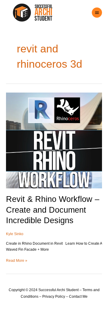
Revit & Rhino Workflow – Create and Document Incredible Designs (52, 209)
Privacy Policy (53, 296)
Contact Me (78, 296)
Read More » (16, 260)
